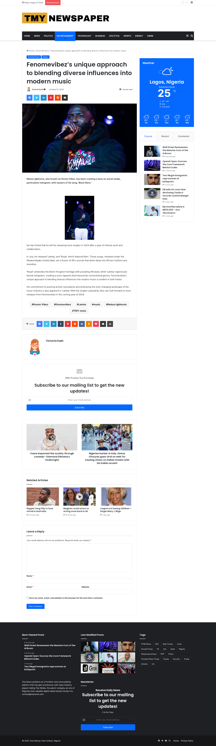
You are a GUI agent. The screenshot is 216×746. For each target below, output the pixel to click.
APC (157, 644)
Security (176, 659)
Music (45, 57)
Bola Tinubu (168, 644)
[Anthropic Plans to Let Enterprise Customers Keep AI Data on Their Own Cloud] (108, 668)
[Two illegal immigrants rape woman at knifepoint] (152, 179)
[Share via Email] (65, 98)
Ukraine (144, 664)
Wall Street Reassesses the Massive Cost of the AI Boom (175, 150)
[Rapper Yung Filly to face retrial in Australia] (43, 496)
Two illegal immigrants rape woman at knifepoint (84, 2)
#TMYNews (146, 644)
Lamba (82, 304)
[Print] (110, 324)
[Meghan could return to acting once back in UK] (79, 496)
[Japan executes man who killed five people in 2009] (126, 668)
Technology (84, 36)
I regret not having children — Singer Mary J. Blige (116, 510)
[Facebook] (29, 98)
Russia (166, 659)
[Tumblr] (61, 324)
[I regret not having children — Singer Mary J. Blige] (116, 496)
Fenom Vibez (40, 304)
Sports (127, 36)
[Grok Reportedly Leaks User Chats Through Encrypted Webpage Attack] (89, 668)
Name (30, 576)
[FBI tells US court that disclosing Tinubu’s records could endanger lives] (152, 193)
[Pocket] (96, 324)
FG (158, 649)
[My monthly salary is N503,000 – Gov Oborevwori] (152, 210)
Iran (164, 649)
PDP (162, 654)
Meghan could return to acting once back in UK (76, 510)
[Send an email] (44, 89)
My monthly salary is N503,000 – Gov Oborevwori (173, 209)
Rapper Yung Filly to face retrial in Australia (40, 510)
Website (85, 587)
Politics (48, 36)
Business (100, 36)
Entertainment (65, 36)
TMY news (80, 310)
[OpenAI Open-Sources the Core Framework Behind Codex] (152, 165)
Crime (150, 36)
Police (171, 654)
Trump (186, 659)
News (37, 36)
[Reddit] (58, 98)
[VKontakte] (82, 324)
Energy (139, 36)
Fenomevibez (63, 304)
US (153, 664)
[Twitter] (37, 98)
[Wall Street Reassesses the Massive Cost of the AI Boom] (152, 151)
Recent (165, 136)
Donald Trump (147, 649)
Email (30, 587)
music (96, 304)
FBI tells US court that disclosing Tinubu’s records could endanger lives (176, 194)
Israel (172, 649)
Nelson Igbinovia (117, 304)
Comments (183, 136)
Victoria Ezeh (37, 89)
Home (27, 36)
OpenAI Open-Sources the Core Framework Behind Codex (175, 164)
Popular (148, 136)
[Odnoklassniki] (89, 324)
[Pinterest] (51, 98)
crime (179, 644)
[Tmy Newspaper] (66, 18)
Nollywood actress (148, 654)
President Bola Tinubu (150, 659)
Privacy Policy (187, 741)
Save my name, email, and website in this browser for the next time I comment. (66, 598)
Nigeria (182, 649)
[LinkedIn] (44, 98)
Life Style (114, 36)
